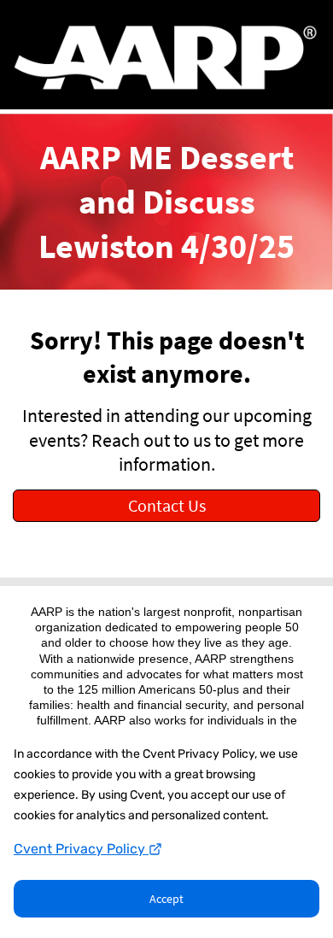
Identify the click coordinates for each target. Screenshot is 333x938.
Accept (166, 898)
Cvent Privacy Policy (81, 849)
